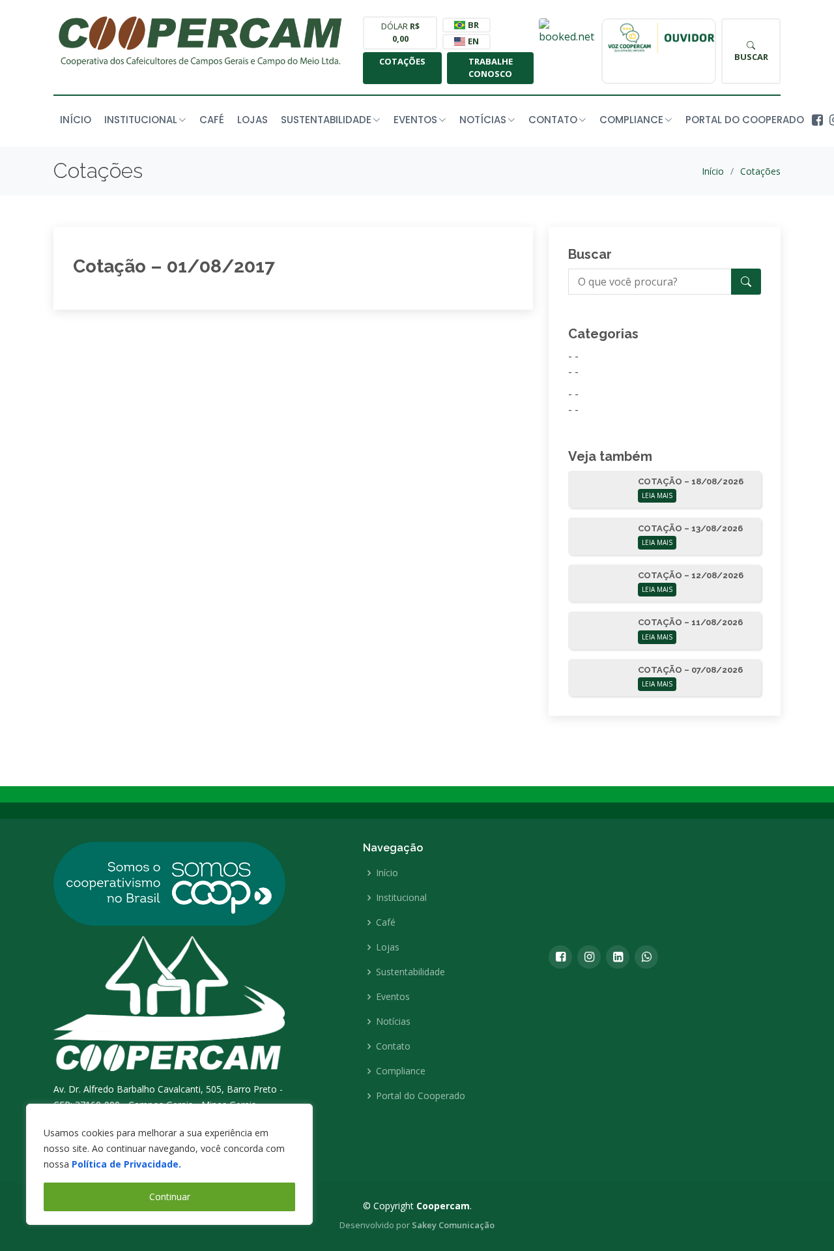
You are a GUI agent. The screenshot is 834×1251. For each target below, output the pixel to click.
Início (75, 119)
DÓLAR (400, 32)
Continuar (169, 1196)
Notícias (393, 1021)
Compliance (400, 1071)
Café (211, 119)
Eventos (393, 996)
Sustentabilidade (410, 972)
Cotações (402, 61)
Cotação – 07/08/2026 (690, 670)
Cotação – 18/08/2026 (690, 481)
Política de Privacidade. (126, 1164)
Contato (393, 1046)
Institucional (401, 897)
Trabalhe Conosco (490, 67)
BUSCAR (751, 57)
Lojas (252, 119)
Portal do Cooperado (744, 119)
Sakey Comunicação (453, 1225)
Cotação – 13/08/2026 (690, 528)
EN (472, 41)
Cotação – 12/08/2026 (690, 575)
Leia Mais (657, 495)
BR (472, 25)
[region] (169, 1164)
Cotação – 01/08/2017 (174, 266)
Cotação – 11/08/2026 (690, 622)
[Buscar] (746, 282)
